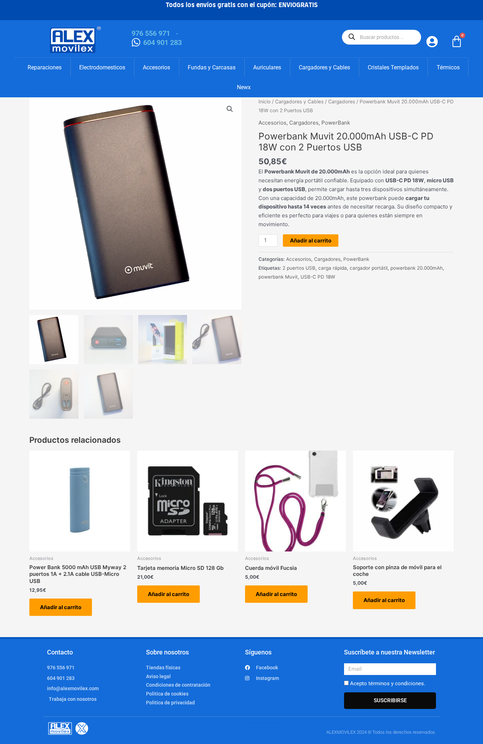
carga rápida (332, 268)
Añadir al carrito (310, 240)
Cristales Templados (393, 67)
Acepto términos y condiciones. (387, 683)
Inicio (264, 101)
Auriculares (267, 67)
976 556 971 (151, 33)
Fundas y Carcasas (211, 67)
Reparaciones (45, 67)
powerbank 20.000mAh (416, 268)
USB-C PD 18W (318, 277)
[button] (229, 109)
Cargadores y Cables (324, 67)
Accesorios (156, 67)
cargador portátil (369, 268)
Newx (244, 87)
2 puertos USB (299, 268)
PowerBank (335, 122)
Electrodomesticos (102, 67)
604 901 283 (162, 42)
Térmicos (448, 67)
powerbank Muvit (278, 277)
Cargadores (341, 101)
